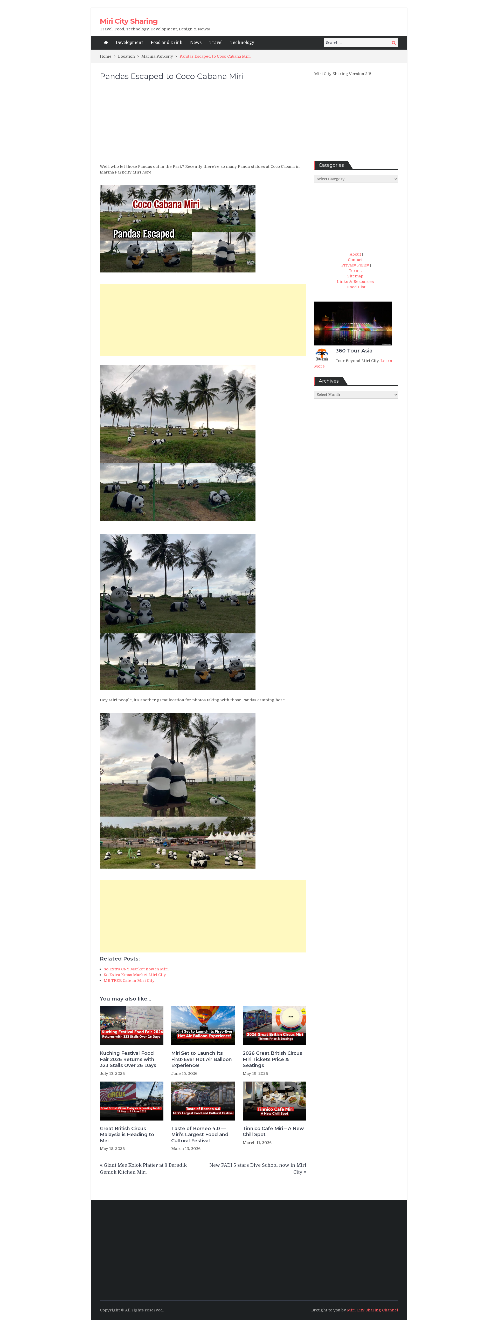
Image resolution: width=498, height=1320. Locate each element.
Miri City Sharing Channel (372, 1310)
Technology (242, 42)
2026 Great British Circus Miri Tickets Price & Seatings (272, 1059)
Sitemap (355, 276)
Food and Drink (166, 42)
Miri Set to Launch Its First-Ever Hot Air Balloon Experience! (201, 1059)
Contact (355, 259)
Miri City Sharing (129, 21)
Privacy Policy (355, 265)
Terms (355, 270)
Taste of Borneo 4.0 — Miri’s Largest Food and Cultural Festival (200, 1135)
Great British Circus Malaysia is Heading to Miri (127, 1135)
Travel (216, 42)
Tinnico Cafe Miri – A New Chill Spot (273, 1131)
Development (129, 42)
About (355, 254)
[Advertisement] (203, 124)
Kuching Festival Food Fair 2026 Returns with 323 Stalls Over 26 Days (128, 1059)
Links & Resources (355, 281)
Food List (356, 287)
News (196, 42)
